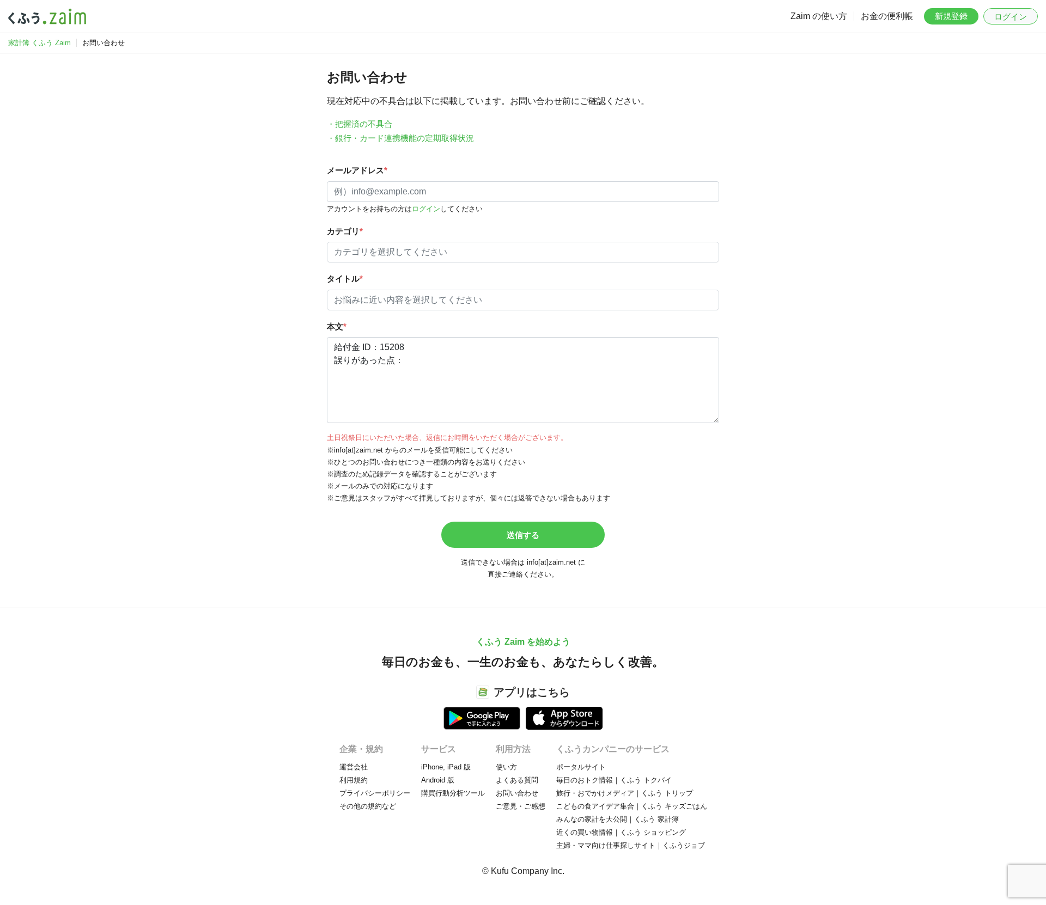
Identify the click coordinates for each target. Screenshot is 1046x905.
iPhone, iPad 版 (446, 767)
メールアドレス (357, 170)
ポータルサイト (581, 767)
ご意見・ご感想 (520, 806)
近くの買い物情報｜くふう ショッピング (621, 832)
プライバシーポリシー (374, 793)
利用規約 (353, 780)
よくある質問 (517, 780)
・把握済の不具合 (359, 124)
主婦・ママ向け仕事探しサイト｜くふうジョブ (630, 845)
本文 (336, 326)
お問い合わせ (517, 793)
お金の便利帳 (887, 16)
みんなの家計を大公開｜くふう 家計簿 (617, 819)
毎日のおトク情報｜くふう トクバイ (614, 780)
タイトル (345, 278)
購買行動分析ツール (453, 793)
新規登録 (951, 16)
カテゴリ (345, 231)
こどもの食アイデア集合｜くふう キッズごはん (631, 806)
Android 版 (437, 780)
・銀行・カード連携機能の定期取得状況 (400, 138)
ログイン (1010, 16)
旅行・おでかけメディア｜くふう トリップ (624, 793)
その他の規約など (367, 806)
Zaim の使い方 (818, 16)
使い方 (506, 767)
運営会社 (353, 767)
